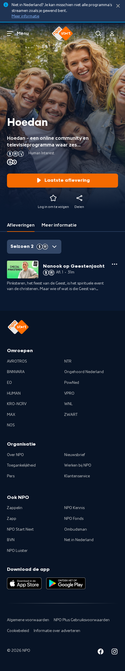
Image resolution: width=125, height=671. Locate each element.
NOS (11, 425)
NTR (68, 361)
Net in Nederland (79, 540)
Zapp (11, 519)
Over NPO (15, 455)
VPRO (69, 393)
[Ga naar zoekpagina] (98, 33)
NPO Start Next (20, 529)
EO (9, 383)
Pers (11, 476)
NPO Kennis (74, 508)
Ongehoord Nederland (84, 372)
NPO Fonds (73, 519)
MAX (11, 415)
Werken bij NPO (77, 465)
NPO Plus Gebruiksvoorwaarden (82, 620)
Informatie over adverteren (57, 631)
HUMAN (14, 393)
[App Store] (24, 583)
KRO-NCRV (16, 404)
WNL (68, 404)
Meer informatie (25, 16)
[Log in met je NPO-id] (112, 33)
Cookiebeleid (18, 631)
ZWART (71, 415)
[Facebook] (100, 652)
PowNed (71, 383)
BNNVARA (16, 372)
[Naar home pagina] (62, 33)
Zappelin (14, 508)
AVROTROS (17, 361)
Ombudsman (75, 529)
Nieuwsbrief (74, 455)
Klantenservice (77, 476)
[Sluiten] (118, 6)
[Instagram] (114, 652)
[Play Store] (65, 583)
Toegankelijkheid (21, 465)
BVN (11, 540)
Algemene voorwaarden (28, 620)
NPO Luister (17, 551)
